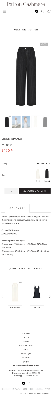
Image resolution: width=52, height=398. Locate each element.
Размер (4, 164)
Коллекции (26, 354)
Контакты (26, 358)
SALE (24, 30)
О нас (26, 350)
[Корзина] (49, 12)
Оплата (26, 338)
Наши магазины (26, 346)
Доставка (26, 333)
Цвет (3, 175)
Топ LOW (36, 308)
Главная (17, 30)
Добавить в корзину (35, 191)
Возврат (26, 342)
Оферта (26, 362)
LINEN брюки (15, 308)
